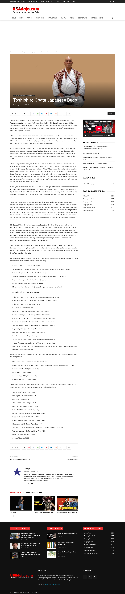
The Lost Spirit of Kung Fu (91, 153)
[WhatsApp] (38, 114)
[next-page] (14, 516)
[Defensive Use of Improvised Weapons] (51, 554)
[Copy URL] (60, 114)
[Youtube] (113, 1)
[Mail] (90, 577)
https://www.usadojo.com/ (31, 471)
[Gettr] (29, 114)
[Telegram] (42, 114)
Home (12, 52)
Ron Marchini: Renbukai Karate (20, 459)
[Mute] (109, 135)
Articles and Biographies (22, 52)
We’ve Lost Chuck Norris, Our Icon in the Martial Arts (97, 158)
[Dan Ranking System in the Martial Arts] (51, 545)
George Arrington (72, 459)
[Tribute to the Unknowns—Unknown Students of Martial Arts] (15, 555)
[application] (99, 128)
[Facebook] (108, 1)
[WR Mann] (21, 503)
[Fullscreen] (112, 135)
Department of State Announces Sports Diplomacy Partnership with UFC (95, 147)
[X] (111, 1)
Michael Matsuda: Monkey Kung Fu (67, 512)
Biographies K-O (35, 52)
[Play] (86, 135)
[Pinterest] (47, 114)
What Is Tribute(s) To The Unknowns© (95, 164)
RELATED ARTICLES (17, 493)
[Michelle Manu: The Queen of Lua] (44, 503)
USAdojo (17, 105)
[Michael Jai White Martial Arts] (51, 536)
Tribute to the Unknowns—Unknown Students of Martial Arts (98, 169)
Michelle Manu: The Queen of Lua (43, 512)
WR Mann (13, 512)
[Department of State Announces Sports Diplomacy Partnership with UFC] (15, 536)
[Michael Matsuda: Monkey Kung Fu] (67, 503)
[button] (112, 18)
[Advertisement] (77, 9)
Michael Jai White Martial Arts (67, 533)
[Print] (69, 114)
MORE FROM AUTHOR (34, 493)
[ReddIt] (56, 114)
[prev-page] (11, 516)
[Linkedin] (51, 114)
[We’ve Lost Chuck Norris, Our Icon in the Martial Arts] (15, 546)
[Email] (65, 114)
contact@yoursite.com (52, 584)
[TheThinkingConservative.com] (26, 10)
